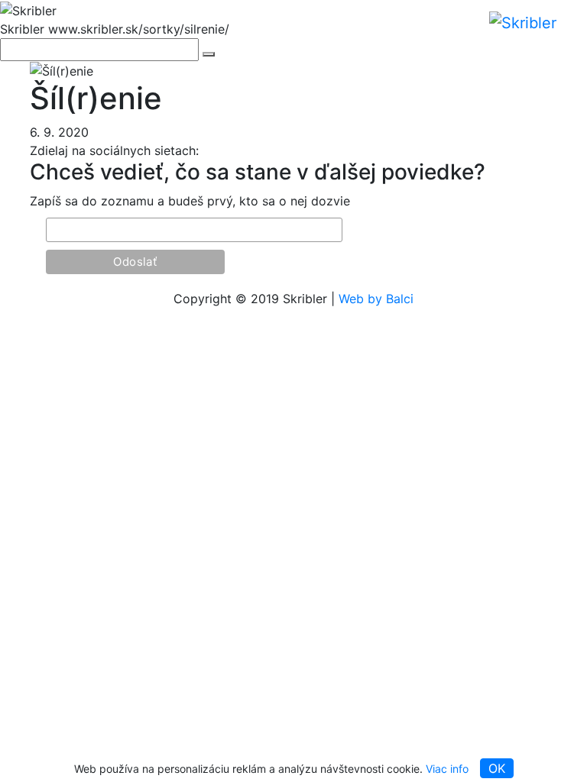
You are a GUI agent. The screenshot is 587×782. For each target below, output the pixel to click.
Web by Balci (376, 298)
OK (496, 768)
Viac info (447, 768)
